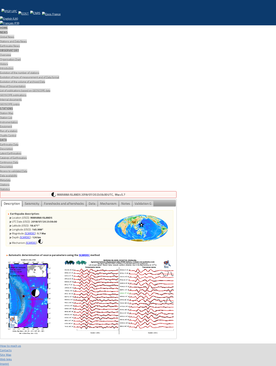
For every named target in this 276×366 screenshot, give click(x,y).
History (4, 64)
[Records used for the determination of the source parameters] (119, 333)
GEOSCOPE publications (13, 95)
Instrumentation (9, 122)
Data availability (8, 175)
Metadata (5, 180)
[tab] (12, 204)
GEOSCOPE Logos (10, 104)
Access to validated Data (13, 171)
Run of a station (8, 131)
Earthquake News (10, 46)
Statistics (5, 189)
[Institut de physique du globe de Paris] (9, 12)
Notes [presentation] (125, 203)
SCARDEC (30, 233)
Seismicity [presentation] (32, 203)
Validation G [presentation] (143, 203)
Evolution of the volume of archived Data (22, 82)
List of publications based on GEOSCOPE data (25, 90)
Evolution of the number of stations (19, 73)
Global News (7, 37)
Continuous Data (9, 162)
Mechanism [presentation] (108, 203)
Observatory (9, 50)
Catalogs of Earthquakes (13, 158)
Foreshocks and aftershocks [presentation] (64, 203)
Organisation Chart (10, 59)
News (4, 32)
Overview (5, 55)
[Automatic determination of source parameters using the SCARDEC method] (28, 333)
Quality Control (8, 135)
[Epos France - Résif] (51, 12)
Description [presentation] (12, 203)
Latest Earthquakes (10, 153)
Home (4, 28)
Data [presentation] (92, 203)
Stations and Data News (13, 41)
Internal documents (11, 99)
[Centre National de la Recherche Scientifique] (35, 12)
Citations (5, 184)
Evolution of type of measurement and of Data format (29, 77)
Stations (6, 108)
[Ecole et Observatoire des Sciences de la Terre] (23, 12)
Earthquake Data (9, 144)
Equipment (6, 126)
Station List (6, 117)
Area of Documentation (13, 86)
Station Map (6, 113)
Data (3, 140)
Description (6, 149)
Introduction (7, 68)
